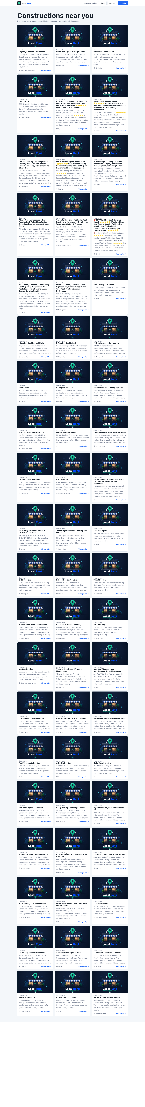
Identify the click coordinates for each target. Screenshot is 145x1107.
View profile (45, 70)
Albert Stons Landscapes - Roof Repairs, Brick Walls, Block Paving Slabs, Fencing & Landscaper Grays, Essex (34, 223)
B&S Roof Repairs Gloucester (31, 808)
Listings (94, 3)
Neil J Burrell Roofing (102, 763)
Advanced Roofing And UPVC (68, 953)
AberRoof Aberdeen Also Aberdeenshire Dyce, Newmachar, (108, 670)
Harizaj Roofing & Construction (107, 997)
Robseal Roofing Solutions (67, 580)
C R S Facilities (25, 580)
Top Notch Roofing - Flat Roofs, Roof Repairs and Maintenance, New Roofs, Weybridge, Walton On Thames (72, 222)
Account (112, 3)
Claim (124, 3)
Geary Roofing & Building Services (70, 808)
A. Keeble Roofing (63, 763)
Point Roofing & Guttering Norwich (70, 52)
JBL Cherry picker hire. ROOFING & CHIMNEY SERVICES (33, 532)
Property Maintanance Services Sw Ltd (110, 432)
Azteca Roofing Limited (66, 997)
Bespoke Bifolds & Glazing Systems (108, 388)
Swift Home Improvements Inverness (109, 718)
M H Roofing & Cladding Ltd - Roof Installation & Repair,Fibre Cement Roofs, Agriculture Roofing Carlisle (108, 164)
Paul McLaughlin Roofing (29, 763)
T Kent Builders (100, 580)
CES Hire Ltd (24, 101)
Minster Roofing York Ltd (66, 432)
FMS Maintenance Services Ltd (106, 343)
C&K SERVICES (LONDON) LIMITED (71, 718)
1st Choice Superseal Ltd (104, 52)
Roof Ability (24, 388)
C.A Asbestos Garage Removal (31, 718)
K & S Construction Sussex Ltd (31, 432)
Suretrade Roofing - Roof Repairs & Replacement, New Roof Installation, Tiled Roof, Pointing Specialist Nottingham (71, 288)
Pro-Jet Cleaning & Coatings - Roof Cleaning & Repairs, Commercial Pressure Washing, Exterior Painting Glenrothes (34, 165)
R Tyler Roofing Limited (66, 343)
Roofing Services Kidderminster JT (33, 854)
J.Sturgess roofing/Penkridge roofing (109, 854)
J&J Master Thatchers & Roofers (107, 953)
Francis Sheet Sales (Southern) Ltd (33, 624)
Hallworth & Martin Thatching (68, 624)
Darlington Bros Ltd (64, 388)
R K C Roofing (99, 624)
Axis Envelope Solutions (104, 285)
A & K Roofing (62, 479)
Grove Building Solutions (29, 479)
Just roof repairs (101, 531)
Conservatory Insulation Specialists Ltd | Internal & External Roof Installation (109, 481)
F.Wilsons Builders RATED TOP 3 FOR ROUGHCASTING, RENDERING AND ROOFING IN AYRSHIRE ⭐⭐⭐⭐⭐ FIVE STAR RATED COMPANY (71, 104)
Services (87, 3)
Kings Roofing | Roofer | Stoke (31, 343)
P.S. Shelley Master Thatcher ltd (32, 953)
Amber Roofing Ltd (27, 997)
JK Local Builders (101, 903)
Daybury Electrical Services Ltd (32, 52)
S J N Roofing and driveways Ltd (32, 903)
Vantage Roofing (26, 669)
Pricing (102, 3)
